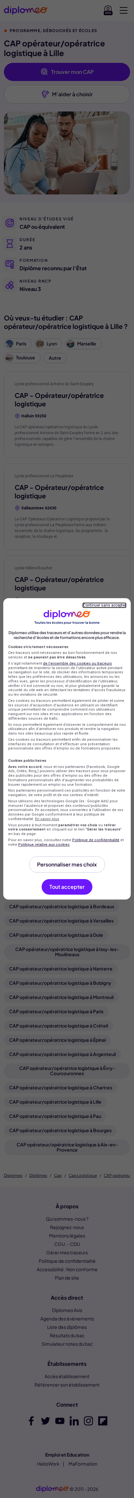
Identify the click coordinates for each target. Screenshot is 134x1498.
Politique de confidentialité (95, 840)
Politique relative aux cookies (44, 844)
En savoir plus (47, 819)
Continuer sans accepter (104, 605)
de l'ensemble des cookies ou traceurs (77, 663)
